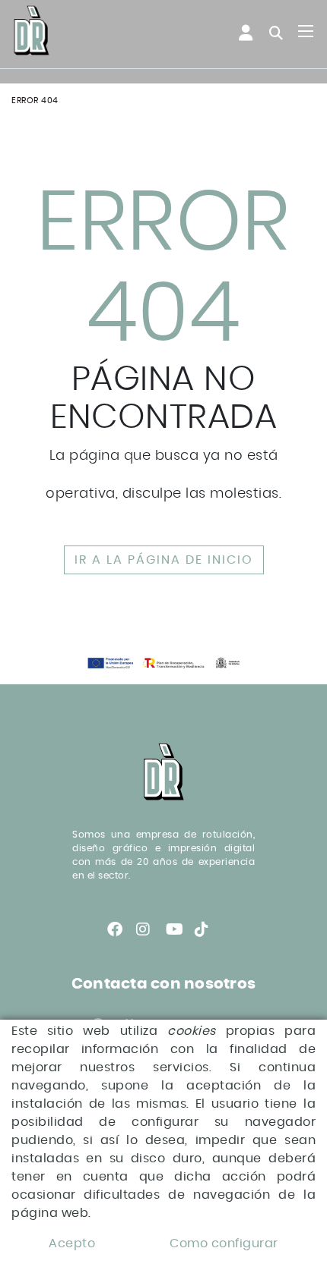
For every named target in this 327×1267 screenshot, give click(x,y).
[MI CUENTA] (238, 33)
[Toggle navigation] (305, 31)
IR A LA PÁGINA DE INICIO (164, 560)
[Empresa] (31, 31)
